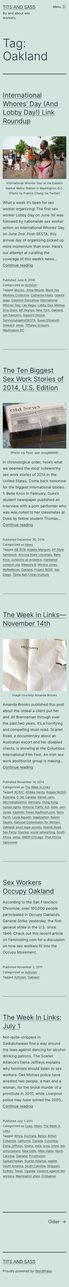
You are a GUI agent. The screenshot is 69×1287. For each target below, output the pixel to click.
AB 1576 (19, 549)
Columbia (51, 1141)
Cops (28, 1126)
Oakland (57, 310)
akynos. (19, 290)
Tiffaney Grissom (37, 325)
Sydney (8, 1171)
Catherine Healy (42, 295)
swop (20, 325)
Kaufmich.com (45, 812)
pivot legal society (28, 827)
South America (13, 1166)
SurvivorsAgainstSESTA (19, 320)
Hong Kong (50, 802)
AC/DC (19, 792)
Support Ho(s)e (34, 315)
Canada (30, 797)
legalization (41, 817)
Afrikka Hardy (35, 792)
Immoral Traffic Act (35, 807)
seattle (52, 1161)
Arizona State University (35, 554)
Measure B (29, 564)
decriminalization (14, 802)
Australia (9, 797)
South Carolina (35, 1166)
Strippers (53, 1166)
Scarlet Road (52, 827)
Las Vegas (29, 305)
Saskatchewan (13, 1161)
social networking (42, 832)
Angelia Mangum (38, 549)
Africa (18, 1136)
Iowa (46, 1146)
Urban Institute (38, 574)
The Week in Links (37, 787)
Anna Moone (35, 290)
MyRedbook (11, 569)
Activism (31, 285)
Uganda (29, 1171)
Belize (42, 1136)
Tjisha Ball (20, 574)
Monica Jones (47, 564)
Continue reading (18, 265)
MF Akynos (26, 310)
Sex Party (9, 832)
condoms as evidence (26, 559)
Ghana (28, 1146)
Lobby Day (45, 305)
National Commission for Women (37, 822)
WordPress (43, 1271)
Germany (34, 802)
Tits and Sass (19, 7)
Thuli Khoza (53, 837)
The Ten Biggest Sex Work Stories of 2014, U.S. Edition (33, 379)
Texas (19, 1171)
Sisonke (23, 832)
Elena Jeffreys (13, 1146)
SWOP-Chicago (32, 837)
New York (43, 310)
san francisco (12, 315)
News (29, 544)
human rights (12, 807)
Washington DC (13, 330)
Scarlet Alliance (35, 1161)
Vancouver (10, 842)
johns (55, 1146)
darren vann (46, 797)
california (24, 1141)
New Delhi (29, 1151)
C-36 (20, 797)
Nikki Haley (46, 1151)
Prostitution (37, 1156)
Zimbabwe (48, 1176)
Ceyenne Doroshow (25, 300)
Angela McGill (56, 792)
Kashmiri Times (23, 812)
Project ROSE (43, 569)
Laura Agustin (21, 817)
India (54, 807)
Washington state (28, 1176)
